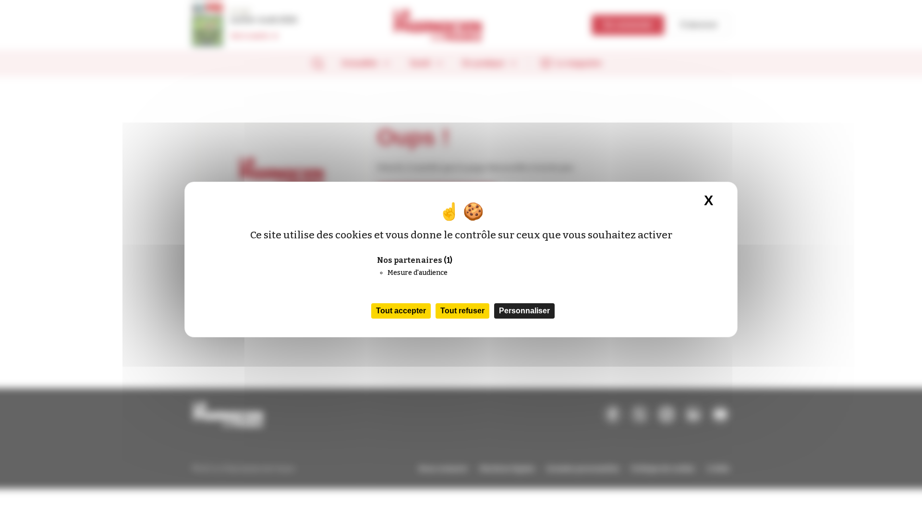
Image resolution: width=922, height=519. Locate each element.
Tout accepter (401, 311)
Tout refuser (462, 311)
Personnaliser (524, 311)
